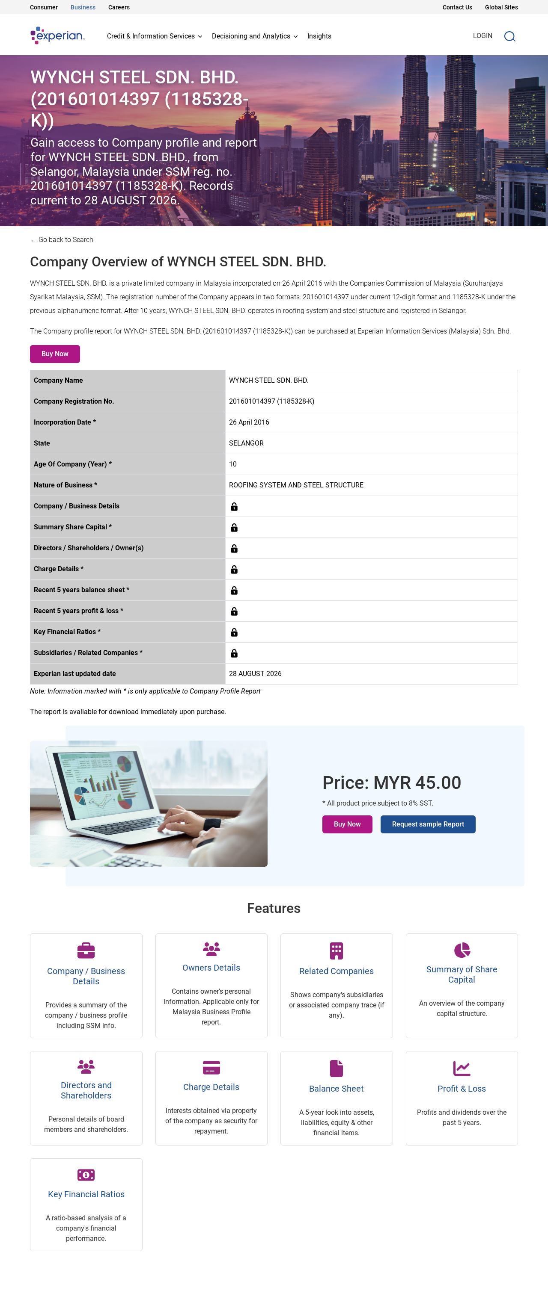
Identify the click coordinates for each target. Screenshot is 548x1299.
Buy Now (55, 354)
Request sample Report (428, 824)
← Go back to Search (61, 240)
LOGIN (482, 36)
